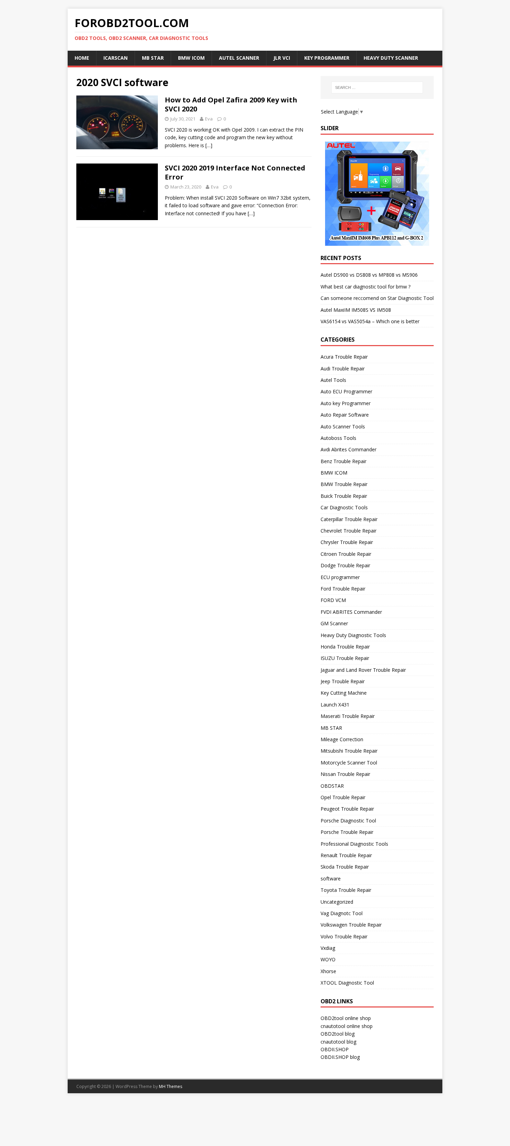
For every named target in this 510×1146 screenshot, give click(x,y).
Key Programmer (326, 58)
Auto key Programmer (346, 403)
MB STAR (331, 728)
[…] (208, 145)
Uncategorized (337, 901)
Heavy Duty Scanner (391, 58)
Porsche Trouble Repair (347, 832)
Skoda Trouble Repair (345, 866)
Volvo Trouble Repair (344, 936)
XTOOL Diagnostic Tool (347, 982)
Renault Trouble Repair (346, 855)
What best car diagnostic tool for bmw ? (365, 286)
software (331, 878)
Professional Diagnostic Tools (354, 843)
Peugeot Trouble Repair (347, 808)
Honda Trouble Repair (345, 646)
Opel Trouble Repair (343, 797)
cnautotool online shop (347, 1026)
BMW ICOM (191, 58)
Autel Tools (333, 380)
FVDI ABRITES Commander (351, 612)
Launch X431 (335, 704)
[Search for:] (377, 87)
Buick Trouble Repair (344, 496)
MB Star (153, 58)
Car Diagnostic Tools (344, 507)
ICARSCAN (115, 58)
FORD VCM (333, 600)
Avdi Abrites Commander (348, 449)
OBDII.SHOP (335, 1049)
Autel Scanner (239, 58)
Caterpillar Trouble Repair (349, 519)
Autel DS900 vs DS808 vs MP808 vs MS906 (369, 274)
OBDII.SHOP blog (340, 1057)
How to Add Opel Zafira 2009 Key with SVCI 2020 (231, 104)
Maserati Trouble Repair (348, 716)
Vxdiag (328, 948)
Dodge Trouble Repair (345, 565)
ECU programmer (340, 577)
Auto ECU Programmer (346, 391)
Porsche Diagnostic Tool (348, 820)
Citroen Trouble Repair (346, 554)
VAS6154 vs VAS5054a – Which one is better (370, 321)
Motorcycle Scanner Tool (349, 762)
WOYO (328, 959)
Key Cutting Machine (344, 692)
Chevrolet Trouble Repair (348, 530)
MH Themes (170, 1086)
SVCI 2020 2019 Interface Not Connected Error (235, 172)
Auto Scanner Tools (343, 426)
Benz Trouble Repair (343, 461)
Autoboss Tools (338, 438)
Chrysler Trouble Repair (347, 542)
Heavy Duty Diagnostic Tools (353, 635)
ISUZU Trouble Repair (345, 658)
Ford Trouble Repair (343, 588)
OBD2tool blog (338, 1033)
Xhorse (328, 971)
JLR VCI (281, 58)
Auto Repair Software (345, 414)
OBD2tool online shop (346, 1018)
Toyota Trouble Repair (346, 890)
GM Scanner (334, 623)
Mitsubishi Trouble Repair (349, 750)
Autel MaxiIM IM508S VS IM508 (356, 310)
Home (82, 58)
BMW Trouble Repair (344, 484)
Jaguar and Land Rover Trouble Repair (363, 670)
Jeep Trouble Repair (343, 681)
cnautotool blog (338, 1041)
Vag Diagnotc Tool (342, 913)
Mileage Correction (342, 739)
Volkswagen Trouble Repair (351, 924)
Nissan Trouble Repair (345, 774)
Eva (209, 119)
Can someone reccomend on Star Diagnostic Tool (377, 298)
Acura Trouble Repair (344, 356)
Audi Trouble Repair (343, 368)
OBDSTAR (332, 786)
